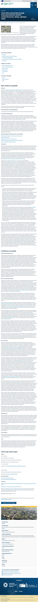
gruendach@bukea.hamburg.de (12, 474)
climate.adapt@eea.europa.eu (6, 499)
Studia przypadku (11, 22)
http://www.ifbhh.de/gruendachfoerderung (8, 479)
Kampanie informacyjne (5, 137)
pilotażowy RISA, (33, 207)
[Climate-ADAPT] (15, 4)
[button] (19, 506)
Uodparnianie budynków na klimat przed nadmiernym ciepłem (12, 140)
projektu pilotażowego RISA (9, 317)
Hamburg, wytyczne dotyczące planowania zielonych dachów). (15, 158)
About (16, 591)
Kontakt (3, 77)
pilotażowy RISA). (22, 360)
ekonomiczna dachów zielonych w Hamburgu (11, 376)
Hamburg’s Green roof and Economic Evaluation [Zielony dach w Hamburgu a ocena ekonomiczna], (18, 483)
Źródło (3, 80)
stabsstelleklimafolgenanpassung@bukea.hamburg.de (16, 466)
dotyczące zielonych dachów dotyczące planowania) (14, 347)
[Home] (1, 22)
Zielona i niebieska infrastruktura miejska (8, 141)
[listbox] (6, 1)
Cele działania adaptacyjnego (7, 57)
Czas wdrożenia (5, 71)
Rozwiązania (4, 60)
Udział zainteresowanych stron (7, 65)
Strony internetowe (5, 79)
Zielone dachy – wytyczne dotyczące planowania (9, 486)
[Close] (36, 596)
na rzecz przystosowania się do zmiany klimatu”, (19, 290)
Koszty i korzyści (5, 68)
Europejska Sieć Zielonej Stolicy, (6, 303)
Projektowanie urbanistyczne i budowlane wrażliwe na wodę (11, 135)
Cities (8, 307)
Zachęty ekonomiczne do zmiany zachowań (8, 138)
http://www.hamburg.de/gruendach (7, 478)
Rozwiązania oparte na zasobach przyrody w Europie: (15, 488)
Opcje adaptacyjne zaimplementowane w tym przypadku (12, 59)
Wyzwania (4, 54)
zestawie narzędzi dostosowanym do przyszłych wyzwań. (17, 306)
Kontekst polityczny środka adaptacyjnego (9, 56)
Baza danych (5, 22)
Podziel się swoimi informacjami (9, 502)
